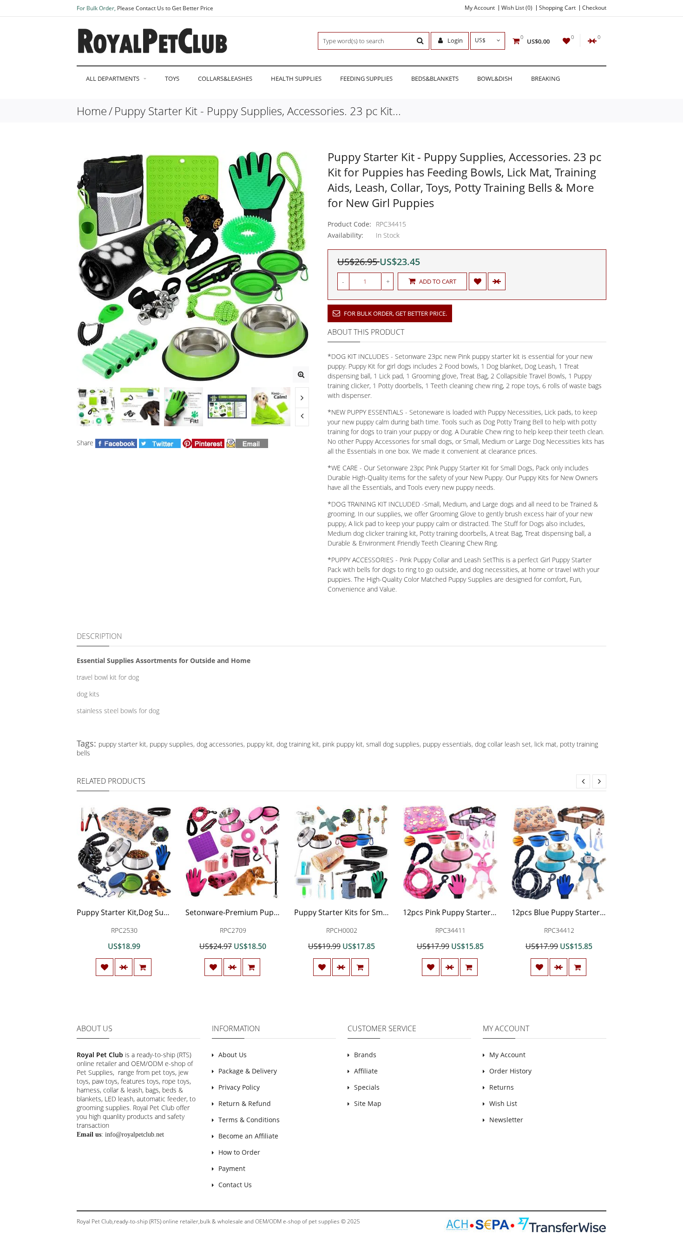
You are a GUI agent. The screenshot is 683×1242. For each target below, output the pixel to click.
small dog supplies (393, 744)
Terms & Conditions (249, 1119)
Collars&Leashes (225, 78)
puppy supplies (171, 744)
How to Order (239, 1152)
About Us (232, 1054)
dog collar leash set (503, 744)
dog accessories (220, 744)
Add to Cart (437, 281)
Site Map (367, 1103)
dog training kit (297, 744)
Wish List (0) (516, 8)
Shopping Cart (557, 8)
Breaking (545, 78)
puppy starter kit (122, 744)
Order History (510, 1070)
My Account (480, 8)
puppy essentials (447, 744)
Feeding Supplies (366, 78)
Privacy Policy (239, 1087)
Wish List (503, 1103)
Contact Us (235, 1184)
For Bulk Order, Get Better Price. (394, 313)
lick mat (545, 744)
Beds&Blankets (435, 78)
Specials (367, 1087)
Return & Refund (244, 1103)
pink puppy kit (342, 744)
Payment (231, 1168)
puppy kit (260, 744)
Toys (172, 78)
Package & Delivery (247, 1070)
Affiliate (366, 1070)
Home (92, 110)
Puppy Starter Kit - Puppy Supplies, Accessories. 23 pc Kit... (257, 110)
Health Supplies (296, 78)
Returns (501, 1087)
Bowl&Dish (494, 78)
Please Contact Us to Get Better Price (165, 8)
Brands (365, 1054)
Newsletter (506, 1119)
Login (454, 40)
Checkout (594, 8)
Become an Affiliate (248, 1135)
